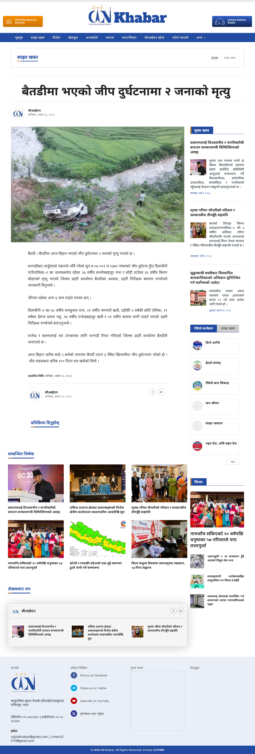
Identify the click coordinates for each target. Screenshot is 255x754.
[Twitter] (161, 392)
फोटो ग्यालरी (180, 37)
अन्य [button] (199, 37)
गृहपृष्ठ (19, 37)
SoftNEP (158, 750)
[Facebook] (153, 392)
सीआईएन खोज (154, 37)
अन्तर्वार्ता (92, 37)
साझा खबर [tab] (228, 328)
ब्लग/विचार (129, 37)
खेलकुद (73, 37)
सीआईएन (34, 110)
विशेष (56, 37)
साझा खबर (38, 37)
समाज (110, 37)
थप (233, 462)
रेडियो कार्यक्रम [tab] (203, 328)
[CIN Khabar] (127, 15)
